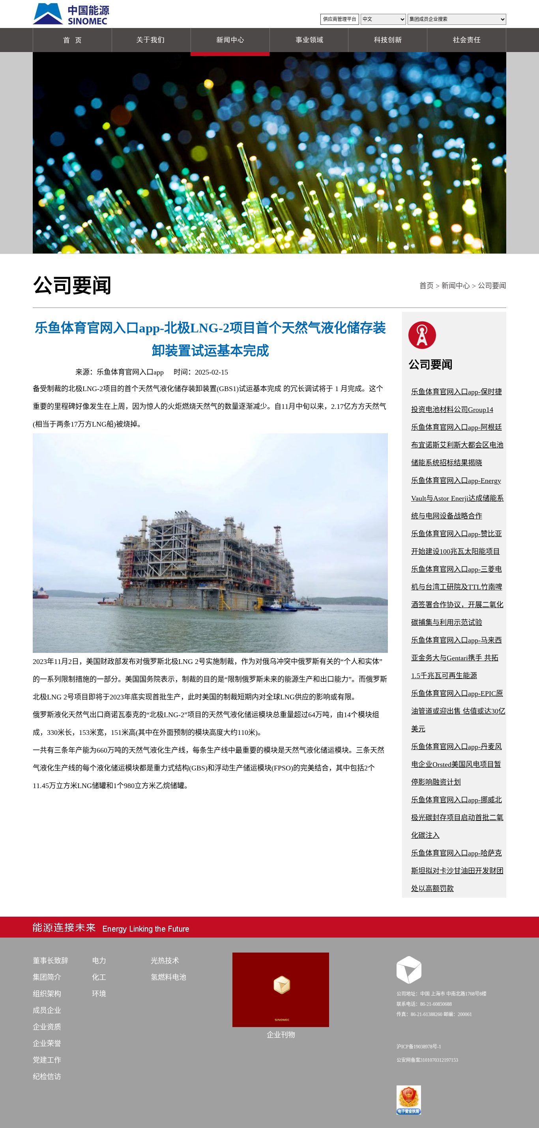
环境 (99, 994)
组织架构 (47, 994)
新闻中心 (456, 286)
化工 (99, 977)
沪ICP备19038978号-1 (419, 1047)
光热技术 (165, 961)
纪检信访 (47, 1077)
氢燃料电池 (168, 977)
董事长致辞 (50, 961)
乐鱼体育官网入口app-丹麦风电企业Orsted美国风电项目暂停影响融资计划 (456, 764)
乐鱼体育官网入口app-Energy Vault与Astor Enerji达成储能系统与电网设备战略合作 (457, 498)
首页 (426, 286)
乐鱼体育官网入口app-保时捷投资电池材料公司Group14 (456, 401)
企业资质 (47, 1027)
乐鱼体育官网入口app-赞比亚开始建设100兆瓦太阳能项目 (456, 543)
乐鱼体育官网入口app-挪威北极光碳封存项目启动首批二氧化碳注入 (457, 817)
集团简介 (47, 977)
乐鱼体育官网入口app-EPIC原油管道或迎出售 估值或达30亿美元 (458, 711)
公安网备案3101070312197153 (427, 1060)
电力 (99, 961)
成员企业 (47, 1010)
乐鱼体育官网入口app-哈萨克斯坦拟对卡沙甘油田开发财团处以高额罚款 (457, 871)
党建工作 (47, 1060)
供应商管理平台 (339, 19)
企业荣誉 (47, 1044)
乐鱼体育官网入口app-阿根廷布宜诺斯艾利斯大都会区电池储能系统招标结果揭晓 (457, 445)
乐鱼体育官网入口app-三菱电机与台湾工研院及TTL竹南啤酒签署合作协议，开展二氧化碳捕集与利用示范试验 (457, 595)
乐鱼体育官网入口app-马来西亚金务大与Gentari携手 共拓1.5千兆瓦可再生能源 (456, 658)
